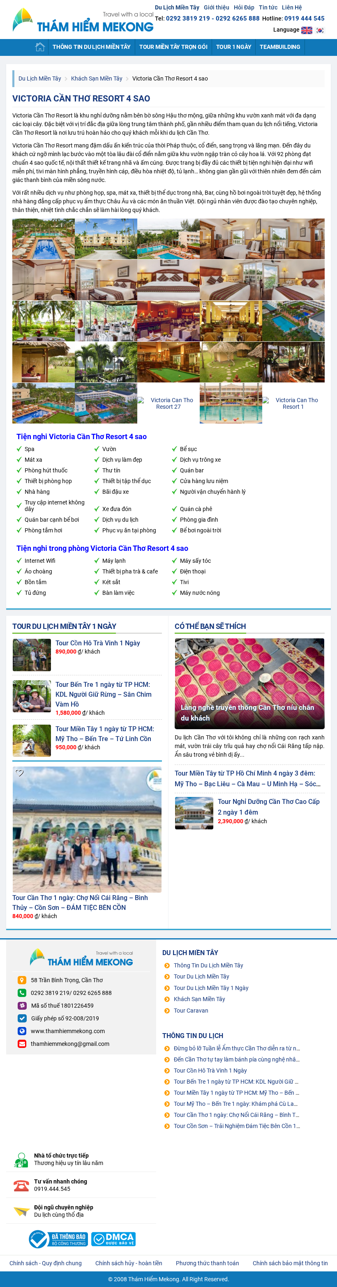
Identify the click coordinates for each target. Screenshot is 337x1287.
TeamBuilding (280, 47)
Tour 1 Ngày (234, 47)
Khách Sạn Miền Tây (96, 78)
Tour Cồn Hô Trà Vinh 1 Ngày (97, 643)
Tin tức (268, 7)
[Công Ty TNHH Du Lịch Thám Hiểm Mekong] (57, 1229)
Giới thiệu (216, 7)
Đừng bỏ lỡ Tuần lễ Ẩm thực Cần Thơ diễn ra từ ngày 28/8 (246, 1048)
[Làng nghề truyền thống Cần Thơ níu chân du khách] (250, 641)
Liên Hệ (292, 7)
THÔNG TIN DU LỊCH (192, 1036)
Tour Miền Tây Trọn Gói (173, 47)
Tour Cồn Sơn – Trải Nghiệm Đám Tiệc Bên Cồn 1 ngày (242, 1126)
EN (307, 30)
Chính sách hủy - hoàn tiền (128, 1263)
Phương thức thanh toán (207, 1263)
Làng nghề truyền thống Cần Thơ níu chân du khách (247, 712)
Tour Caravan (191, 1010)
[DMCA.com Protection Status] (113, 1229)
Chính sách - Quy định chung (45, 1263)
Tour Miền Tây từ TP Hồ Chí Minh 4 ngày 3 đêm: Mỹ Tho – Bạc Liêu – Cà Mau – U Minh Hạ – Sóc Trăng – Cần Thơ (245, 784)
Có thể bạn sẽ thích (210, 626)
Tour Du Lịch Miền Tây (201, 976)
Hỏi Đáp (244, 7)
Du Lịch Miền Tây (83, 19)
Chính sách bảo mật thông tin (290, 1263)
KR (320, 30)
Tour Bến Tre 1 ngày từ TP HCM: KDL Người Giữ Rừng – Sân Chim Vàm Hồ (103, 694)
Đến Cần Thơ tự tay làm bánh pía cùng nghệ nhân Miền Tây (248, 1059)
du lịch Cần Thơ (188, 132)
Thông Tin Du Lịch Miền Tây (92, 47)
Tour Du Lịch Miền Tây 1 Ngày (64, 626)
